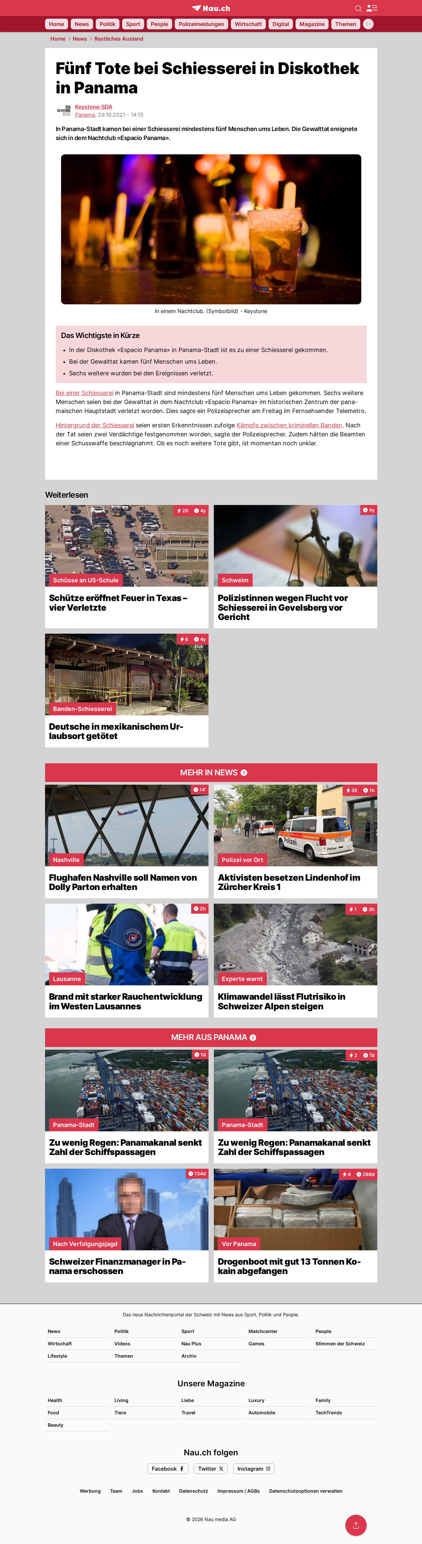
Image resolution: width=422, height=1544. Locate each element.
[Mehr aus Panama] (211, 1037)
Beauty (55, 1425)
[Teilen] (356, 1525)
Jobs (137, 1491)
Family (323, 1400)
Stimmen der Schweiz (340, 1343)
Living (121, 1400)
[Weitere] (368, 24)
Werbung (90, 1491)
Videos (122, 1343)
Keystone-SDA (93, 106)
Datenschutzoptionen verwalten (306, 1491)
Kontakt (161, 1491)
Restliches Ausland (118, 38)
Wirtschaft (60, 1343)
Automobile (262, 1412)
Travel (188, 1412)
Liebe (187, 1400)
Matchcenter (263, 1331)
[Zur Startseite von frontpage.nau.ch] (211, 8)
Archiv (188, 1356)
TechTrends (329, 1412)
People (323, 1331)
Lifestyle (57, 1356)
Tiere (120, 1412)
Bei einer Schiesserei (84, 392)
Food (53, 1412)
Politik (121, 1331)
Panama (85, 114)
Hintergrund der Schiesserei (95, 425)
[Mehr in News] (211, 772)
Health (55, 1400)
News (80, 38)
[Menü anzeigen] (371, 8)
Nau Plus (191, 1343)
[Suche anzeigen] (358, 8)
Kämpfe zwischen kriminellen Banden (289, 425)
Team (116, 1491)
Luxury (257, 1400)
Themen (123, 1356)
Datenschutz (193, 1491)
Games (257, 1343)
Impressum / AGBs (239, 1491)
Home (57, 38)
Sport (187, 1331)
